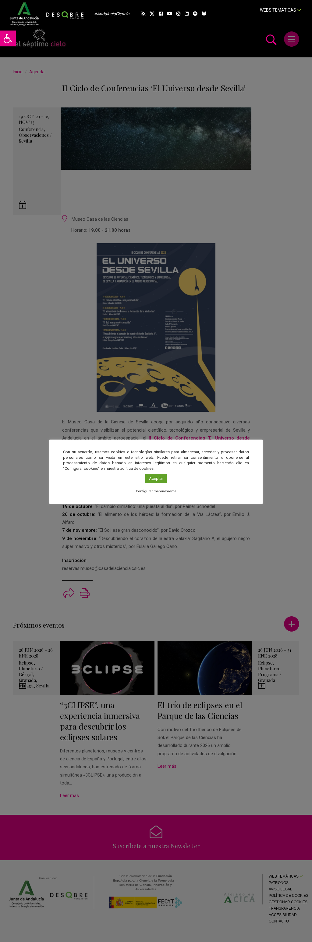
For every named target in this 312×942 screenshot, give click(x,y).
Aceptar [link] (156, 478)
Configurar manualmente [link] (156, 491)
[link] (8, 38)
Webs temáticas (278, 10)
